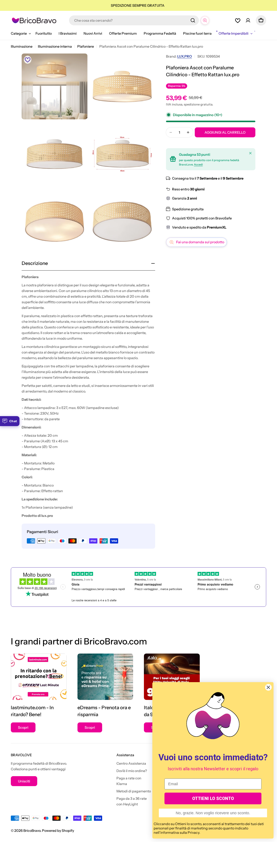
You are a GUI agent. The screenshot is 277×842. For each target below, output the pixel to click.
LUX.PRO (184, 56)
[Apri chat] (205, 20)
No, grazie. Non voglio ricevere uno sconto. (213, 813)
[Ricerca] (192, 20)
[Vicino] (250, 153)
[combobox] (134, 20)
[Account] (248, 20)
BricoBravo (31, 830)
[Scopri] (39, 677)
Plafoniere (85, 46)
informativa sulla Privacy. (180, 832)
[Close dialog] (268, 687)
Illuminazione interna (55, 46)
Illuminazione (21, 46)
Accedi (198, 164)
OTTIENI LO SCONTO (213, 798)
